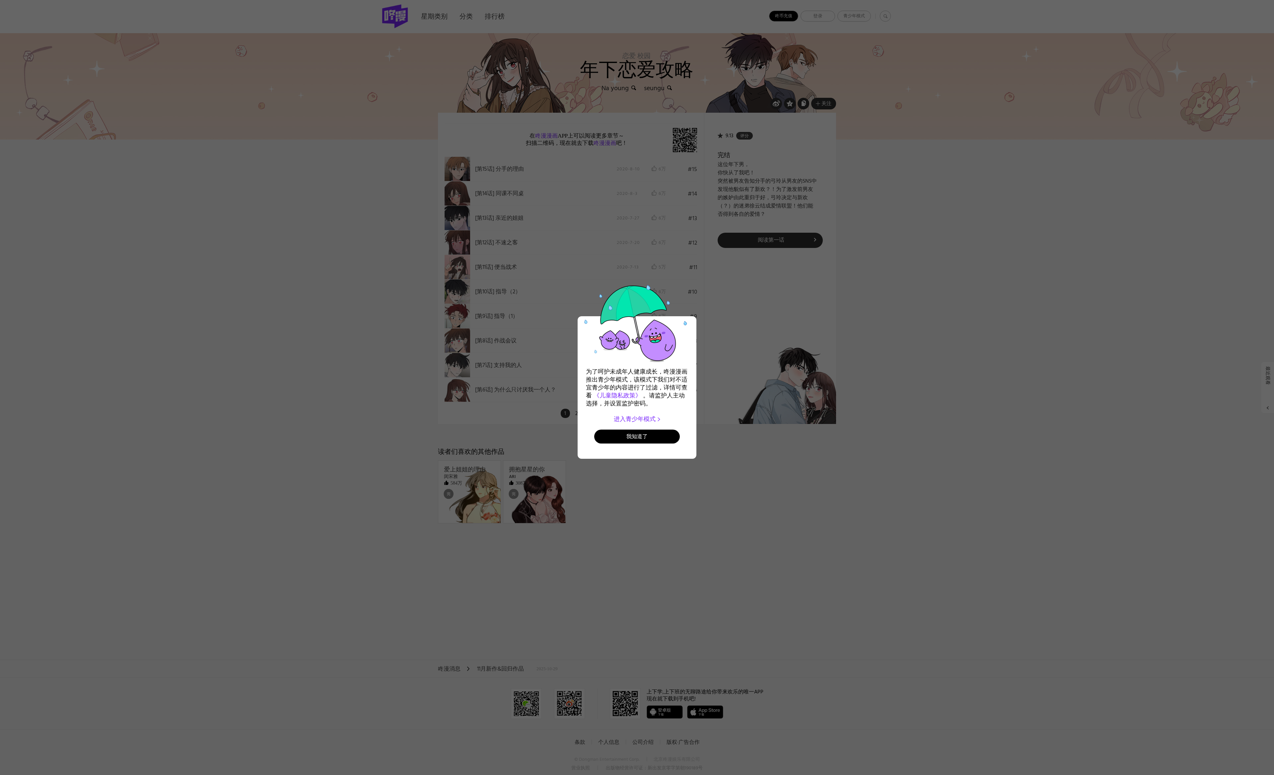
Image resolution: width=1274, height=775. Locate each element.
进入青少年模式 (635, 419)
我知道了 (637, 436)
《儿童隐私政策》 (617, 395)
